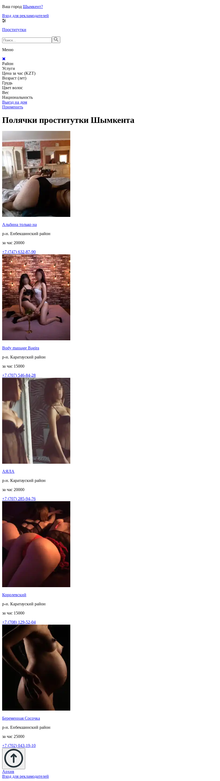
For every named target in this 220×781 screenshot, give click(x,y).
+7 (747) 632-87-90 (19, 252)
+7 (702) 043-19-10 (19, 745)
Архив (8, 771)
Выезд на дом (14, 102)
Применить (12, 107)
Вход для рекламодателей (25, 15)
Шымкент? (33, 6)
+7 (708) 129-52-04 (19, 622)
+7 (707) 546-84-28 (19, 375)
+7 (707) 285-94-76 (19, 498)
